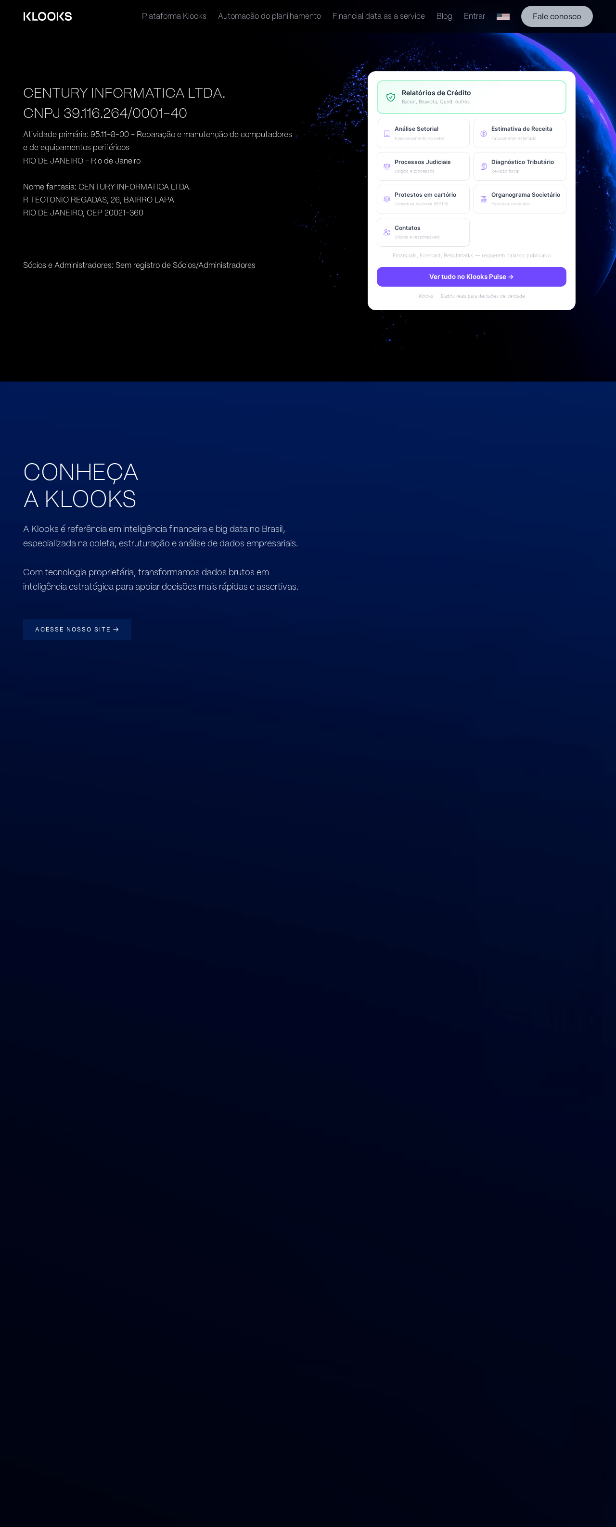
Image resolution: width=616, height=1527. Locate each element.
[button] (423, 133)
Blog (444, 16)
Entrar (474, 16)
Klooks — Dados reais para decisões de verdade (472, 296)
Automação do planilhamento (269, 16)
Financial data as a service (379, 16)
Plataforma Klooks (174, 16)
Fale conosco (557, 17)
